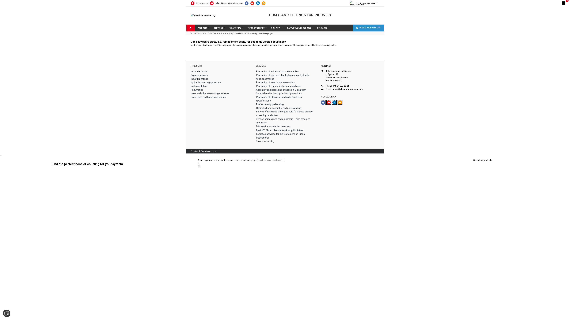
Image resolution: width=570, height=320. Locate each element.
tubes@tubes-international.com (229, 3)
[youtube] (329, 102)
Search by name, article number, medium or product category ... (227, 160)
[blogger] (340, 102)
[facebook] (323, 102)
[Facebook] (247, 3)
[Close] (1, 155)
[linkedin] (334, 102)
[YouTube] (253, 3)
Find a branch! (202, 3)
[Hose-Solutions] (264, 3)
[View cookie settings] (6, 313)
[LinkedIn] (259, 3)
